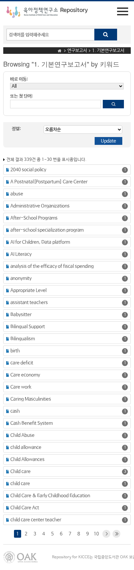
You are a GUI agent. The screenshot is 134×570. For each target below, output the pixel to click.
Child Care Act (24, 507)
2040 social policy (28, 169)
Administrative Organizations (40, 206)
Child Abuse (22, 435)
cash (15, 411)
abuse (16, 194)
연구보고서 (77, 50)
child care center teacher (35, 519)
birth (15, 350)
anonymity (21, 278)
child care (20, 483)
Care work (20, 387)
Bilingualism (22, 338)
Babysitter (21, 314)
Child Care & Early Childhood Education (50, 495)
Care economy (25, 375)
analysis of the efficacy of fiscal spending (52, 266)
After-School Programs (34, 218)
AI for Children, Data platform (40, 242)
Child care (20, 471)
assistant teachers (29, 302)
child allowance (25, 447)
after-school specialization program (47, 230)
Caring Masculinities (30, 399)
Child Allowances (27, 459)
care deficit (21, 363)
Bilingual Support (27, 326)
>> (116, 534)
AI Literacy (21, 254)
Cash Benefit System (31, 423)
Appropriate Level (28, 290)
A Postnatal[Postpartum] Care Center (48, 181)
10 (96, 533)
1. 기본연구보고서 (108, 50)
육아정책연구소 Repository (47, 13)
